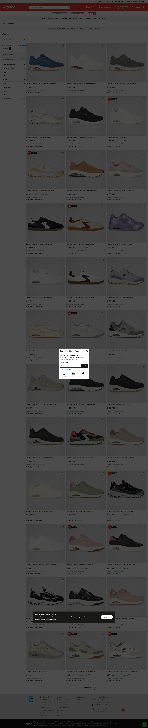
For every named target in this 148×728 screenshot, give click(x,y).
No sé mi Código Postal (66, 369)
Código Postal (64, 362)
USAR (84, 366)
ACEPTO (106, 617)
